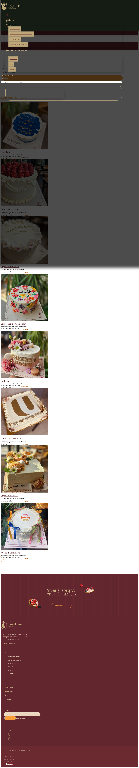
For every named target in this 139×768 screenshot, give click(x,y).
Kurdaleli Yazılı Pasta (10, 553)
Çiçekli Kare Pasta (9, 495)
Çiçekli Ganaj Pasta (10, 267)
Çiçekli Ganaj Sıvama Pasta (13, 324)
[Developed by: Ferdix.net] (9, 764)
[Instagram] (9, 734)
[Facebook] (9, 729)
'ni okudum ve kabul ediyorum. (17, 718)
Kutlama (5, 381)
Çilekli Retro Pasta (9, 209)
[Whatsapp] (9, 738)
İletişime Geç (58, 605)
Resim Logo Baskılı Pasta (12, 438)
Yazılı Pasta (6, 152)
